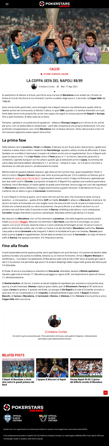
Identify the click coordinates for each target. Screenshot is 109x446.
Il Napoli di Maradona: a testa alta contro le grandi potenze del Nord (18, 382)
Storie (47, 74)
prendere (19, 221)
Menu (8, 4)
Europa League (60, 74)
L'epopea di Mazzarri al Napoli (51, 379)
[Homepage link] (54, 4)
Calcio (55, 69)
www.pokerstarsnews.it (17, 435)
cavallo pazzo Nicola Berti (27, 178)
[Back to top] (105, 393)
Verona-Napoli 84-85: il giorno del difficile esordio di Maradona (86, 380)
